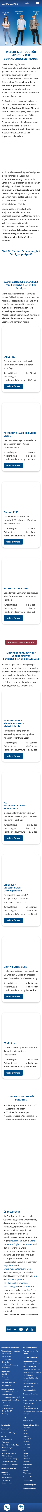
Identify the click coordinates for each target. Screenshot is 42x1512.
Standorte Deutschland (31, 1425)
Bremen (26, 1433)
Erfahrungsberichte (30, 1361)
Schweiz (29, 1244)
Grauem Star (29, 1286)
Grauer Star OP (7, 1411)
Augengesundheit (29, 1390)
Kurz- (35, 1276)
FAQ (24, 1418)
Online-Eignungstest (30, 1357)
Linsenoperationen (8, 1389)
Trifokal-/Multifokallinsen (10, 1392)
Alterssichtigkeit (7, 1359)
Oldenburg (26, 1467)
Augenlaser (9, 1265)
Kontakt (25, 3)
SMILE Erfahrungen (29, 1367)
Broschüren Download (30, 1394)
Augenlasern (5, 1372)
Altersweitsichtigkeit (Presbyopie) (25, 172)
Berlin (25, 1430)
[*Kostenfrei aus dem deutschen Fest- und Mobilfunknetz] (7, 1511)
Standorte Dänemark (30, 1477)
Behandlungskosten (30, 1347)
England (17, 1244)
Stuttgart (26, 1470)
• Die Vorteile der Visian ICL (11, 1397)
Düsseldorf (27, 1439)
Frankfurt (26, 1442)
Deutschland (16, 1240)
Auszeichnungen (7, 1448)
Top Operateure (28, 1403)
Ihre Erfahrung (28, 1386)
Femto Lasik (6, 1377)
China (32, 1240)
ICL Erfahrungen (28, 1375)
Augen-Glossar (28, 1420)
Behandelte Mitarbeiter (31, 1378)
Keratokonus (6, 1368)
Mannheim (26, 1459)
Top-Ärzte (31, 1290)
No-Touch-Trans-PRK (8, 1383)
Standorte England (29, 1485)
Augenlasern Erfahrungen (31, 1364)
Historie (4, 1451)
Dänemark (8, 1244)
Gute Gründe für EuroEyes (32, 1400)
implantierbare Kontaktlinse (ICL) (18, 129)
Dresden (26, 1436)
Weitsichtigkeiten (16, 1279)
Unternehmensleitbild (9, 1462)
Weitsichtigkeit (7, 1356)
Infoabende (5, 1425)
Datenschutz (6, 1475)
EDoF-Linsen (6, 1403)
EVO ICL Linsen (7, 1395)
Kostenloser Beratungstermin (21, 642)
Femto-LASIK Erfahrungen (31, 1369)
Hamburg (26, 1445)
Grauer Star (6, 1362)
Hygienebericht (7, 1478)
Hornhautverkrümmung (10, 1365)
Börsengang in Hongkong (10, 1464)
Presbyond (5, 1380)
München (26, 1462)
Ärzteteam (5, 1442)
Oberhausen (27, 1464)
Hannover (26, 1447)
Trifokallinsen (9, 179)
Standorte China (29, 1481)
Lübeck (25, 1456)
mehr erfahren (13, 386)
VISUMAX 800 (6, 1385)
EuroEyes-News (6, 1429)
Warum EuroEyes (29, 1398)
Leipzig (25, 1453)
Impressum (5, 1472)
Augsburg (26, 1428)
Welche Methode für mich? (11, 1351)
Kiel (24, 1450)
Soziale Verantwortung (9, 1459)
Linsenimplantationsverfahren (17, 1268)
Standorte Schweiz (29, 1489)
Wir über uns (6, 1437)
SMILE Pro (23, 104)
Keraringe (5, 1414)
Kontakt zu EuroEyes (8, 1468)
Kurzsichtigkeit (7, 1353)
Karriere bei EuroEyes (9, 1433)
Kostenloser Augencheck (10, 1347)
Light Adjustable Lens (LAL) (26, 189)
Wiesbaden (27, 1473)
